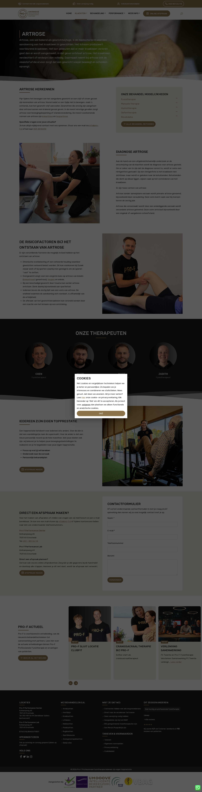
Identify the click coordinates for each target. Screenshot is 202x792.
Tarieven (107, 740)
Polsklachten (68, 728)
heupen (51, 279)
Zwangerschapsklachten (72, 739)
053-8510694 (39, 129)
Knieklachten (68, 716)
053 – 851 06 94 (30, 541)
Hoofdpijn (67, 712)
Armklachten (68, 709)
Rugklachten (68, 731)
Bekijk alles (67, 743)
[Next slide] (76, 683)
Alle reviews (150, 720)
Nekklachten (68, 724)
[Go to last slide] (71, 683)
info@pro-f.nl (65, 521)
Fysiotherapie (128, 99)
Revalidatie (127, 117)
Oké (101, 413)
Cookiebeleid (109, 751)
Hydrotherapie (128, 108)
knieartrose (47, 116)
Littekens (66, 720)
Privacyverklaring (111, 747)
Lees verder (176, 662)
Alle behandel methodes (140, 124)
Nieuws (74, 642)
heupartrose (62, 116)
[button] (181, 13)
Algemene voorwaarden (113, 744)
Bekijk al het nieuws (34, 658)
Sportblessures (69, 735)
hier (83, 397)
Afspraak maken (33, 469)
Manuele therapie (130, 103)
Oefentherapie (128, 112)
